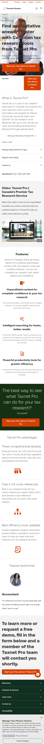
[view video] (22, 230)
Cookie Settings (22, 741)
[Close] (41, 717)
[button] (22, 683)
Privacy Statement (21, 736)
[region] (22, 729)
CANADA (5, 14)
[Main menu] (36, 8)
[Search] (41, 8)
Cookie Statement (8, 736)
